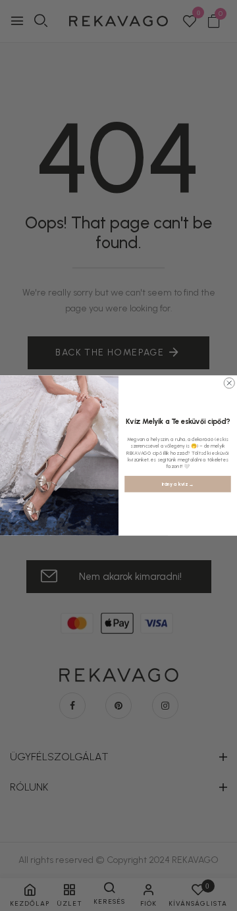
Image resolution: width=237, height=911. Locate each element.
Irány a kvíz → (178, 484)
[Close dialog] (229, 383)
